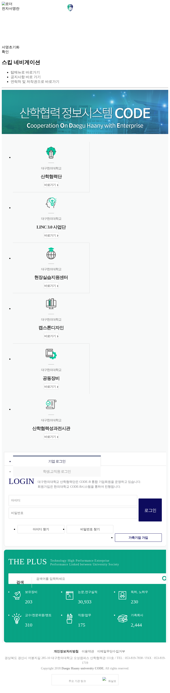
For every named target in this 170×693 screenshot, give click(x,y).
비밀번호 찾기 (90, 529)
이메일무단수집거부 (111, 651)
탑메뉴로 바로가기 (25, 72)
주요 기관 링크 (77, 681)
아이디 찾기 (41, 529)
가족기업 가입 (138, 537)
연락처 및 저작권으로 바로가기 (35, 81)
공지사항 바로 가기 (26, 77)
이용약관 (88, 651)
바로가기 (50, 185)
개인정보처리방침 (66, 651)
